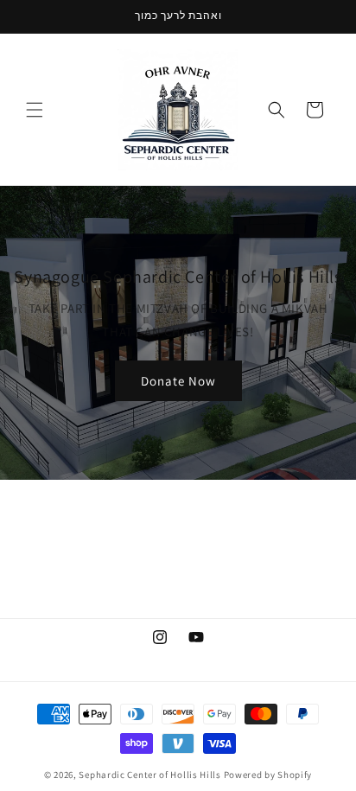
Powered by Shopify (268, 775)
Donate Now (178, 380)
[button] (35, 110)
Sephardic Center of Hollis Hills (149, 775)
